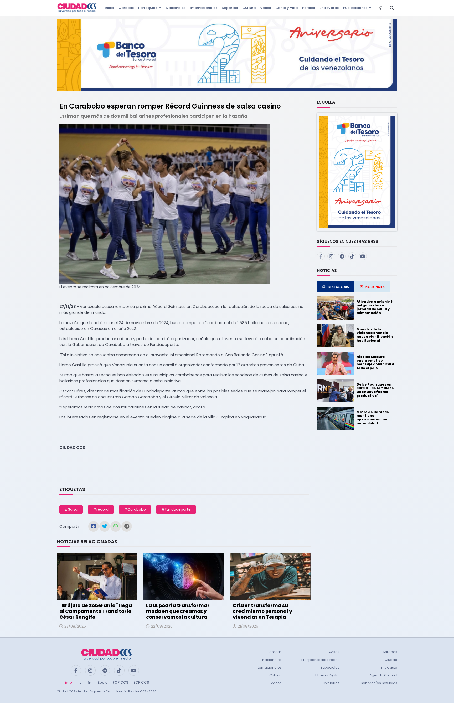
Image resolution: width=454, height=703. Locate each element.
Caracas (126, 7)
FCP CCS (120, 682)
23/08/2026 (75, 626)
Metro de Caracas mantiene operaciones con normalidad (373, 417)
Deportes (230, 7)
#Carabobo (135, 509)
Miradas (390, 651)
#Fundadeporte (176, 509)
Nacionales (175, 7)
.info (68, 682)
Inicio (109, 7)
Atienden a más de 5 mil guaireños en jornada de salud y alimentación (375, 307)
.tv (79, 682)
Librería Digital (327, 675)
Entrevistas (329, 7)
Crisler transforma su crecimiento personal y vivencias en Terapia (262, 611)
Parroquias (147, 7)
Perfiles (308, 7)
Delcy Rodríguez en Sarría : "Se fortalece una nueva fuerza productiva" (375, 390)
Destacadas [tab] (338, 287)
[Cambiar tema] (380, 7)
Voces (265, 7)
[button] (357, 172)
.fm (89, 682)
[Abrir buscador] (391, 7)
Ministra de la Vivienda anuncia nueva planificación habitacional (375, 335)
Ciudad (391, 659)
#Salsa (71, 509)
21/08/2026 (248, 626)
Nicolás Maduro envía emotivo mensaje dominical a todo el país (375, 362)
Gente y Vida (286, 7)
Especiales (330, 667)
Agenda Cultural (383, 675)
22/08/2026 (162, 626)
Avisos (333, 651)
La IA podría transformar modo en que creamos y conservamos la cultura (178, 611)
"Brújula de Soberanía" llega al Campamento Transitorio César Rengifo (95, 611)
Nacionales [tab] (375, 287)
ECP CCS (141, 682)
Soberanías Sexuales (379, 682)
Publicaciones (355, 7)
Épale (102, 682)
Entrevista (389, 667)
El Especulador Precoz (320, 659)
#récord (101, 509)
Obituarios (330, 682)
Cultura (249, 7)
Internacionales (203, 7)
